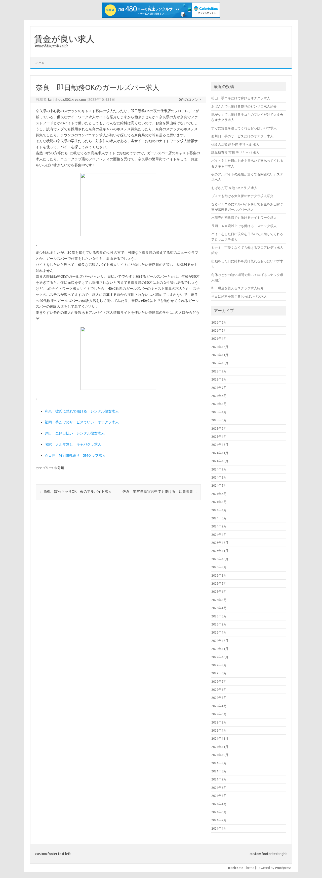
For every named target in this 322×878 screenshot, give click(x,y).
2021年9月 (219, 763)
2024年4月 (219, 510)
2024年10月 (219, 461)
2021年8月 (219, 771)
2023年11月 (219, 550)
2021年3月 (219, 812)
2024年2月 (219, 526)
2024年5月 (219, 502)
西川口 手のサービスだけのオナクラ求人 (242, 136)
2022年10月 (219, 657)
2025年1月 (219, 436)
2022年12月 (219, 640)
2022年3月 (219, 714)
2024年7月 (219, 485)
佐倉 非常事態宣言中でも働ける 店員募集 (160, 491)
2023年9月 (219, 567)
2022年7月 (219, 681)
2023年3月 (219, 616)
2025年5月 (219, 403)
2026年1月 (219, 338)
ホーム (40, 62)
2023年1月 (219, 632)
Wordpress (283, 867)
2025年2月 (219, 428)
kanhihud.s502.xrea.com (67, 100)
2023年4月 (219, 608)
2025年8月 (219, 379)
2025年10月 (219, 363)
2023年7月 (219, 583)
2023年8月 (219, 575)
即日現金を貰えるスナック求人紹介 (237, 288)
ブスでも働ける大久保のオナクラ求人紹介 (242, 196)
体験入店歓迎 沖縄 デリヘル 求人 (235, 144)
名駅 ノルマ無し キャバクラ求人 (73, 444)
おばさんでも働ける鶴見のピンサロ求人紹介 (244, 106)
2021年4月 (219, 804)
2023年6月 (219, 591)
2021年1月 (219, 828)
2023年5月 (219, 600)
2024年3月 (219, 518)
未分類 (59, 467)
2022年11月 (219, 648)
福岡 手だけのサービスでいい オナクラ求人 (82, 422)
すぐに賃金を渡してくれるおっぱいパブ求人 (244, 128)
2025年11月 (219, 355)
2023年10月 (219, 559)
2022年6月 (219, 689)
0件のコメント (190, 100)
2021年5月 (219, 795)
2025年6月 (219, 395)
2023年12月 (219, 542)
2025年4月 (219, 412)
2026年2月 (219, 330)
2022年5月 (219, 697)
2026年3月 (219, 322)
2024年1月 (219, 534)
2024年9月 (219, 469)
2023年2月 (219, 624)
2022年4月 (219, 706)
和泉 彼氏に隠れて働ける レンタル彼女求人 (82, 411)
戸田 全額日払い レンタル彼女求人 (75, 433)
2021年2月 (219, 820)
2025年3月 (219, 420)
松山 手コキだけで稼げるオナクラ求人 (240, 98)
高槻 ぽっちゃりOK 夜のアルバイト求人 (75, 491)
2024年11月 (219, 453)
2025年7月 (219, 387)
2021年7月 (219, 779)
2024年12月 (219, 444)
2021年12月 (219, 738)
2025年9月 (219, 371)
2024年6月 (219, 493)
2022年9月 (219, 665)
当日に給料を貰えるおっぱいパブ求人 (239, 296)
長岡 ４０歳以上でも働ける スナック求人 (244, 226)
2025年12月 (219, 347)
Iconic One (235, 867)
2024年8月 (219, 477)
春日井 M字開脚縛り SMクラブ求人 (75, 455)
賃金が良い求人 (64, 38)
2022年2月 (219, 722)
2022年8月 (219, 673)
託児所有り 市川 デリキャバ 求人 (235, 152)
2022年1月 (219, 730)
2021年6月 (219, 787)
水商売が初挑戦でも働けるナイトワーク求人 (244, 217)
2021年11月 (219, 746)
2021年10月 (219, 755)
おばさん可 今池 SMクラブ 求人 (234, 188)
